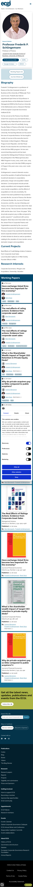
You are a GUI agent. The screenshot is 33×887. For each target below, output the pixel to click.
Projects (3, 778)
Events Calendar (6, 822)
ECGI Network (10, 8)
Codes (3, 752)
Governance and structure (9, 845)
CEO (3, 374)
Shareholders (18, 374)
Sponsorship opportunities (9, 798)
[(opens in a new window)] (1, 738)
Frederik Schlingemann (12, 294)
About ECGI (5, 838)
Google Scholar (9, 64)
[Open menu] (30, 4)
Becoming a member (8, 795)
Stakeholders (11, 301)
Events (3, 818)
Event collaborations (7, 833)
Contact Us (10, 870)
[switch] (28, 448)
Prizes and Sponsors (7, 783)
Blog (2, 755)
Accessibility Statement (16, 881)
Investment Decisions (21, 346)
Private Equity (9, 374)
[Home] (6, 3)
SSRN (24, 60)
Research (4, 769)
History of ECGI (6, 842)
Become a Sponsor (21, 728)
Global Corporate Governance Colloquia (14, 824)
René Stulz (8, 298)
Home (2, 8)
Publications (5, 748)
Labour (4, 301)
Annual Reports (6, 855)
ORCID (21, 64)
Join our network (7, 728)
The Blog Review (6, 763)
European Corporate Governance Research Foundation (15, 851)
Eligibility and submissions (9, 780)
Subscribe (6, 704)
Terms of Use (10, 876)
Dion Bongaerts (10, 316)
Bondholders (11, 346)
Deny (16, 477)
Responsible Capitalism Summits (11, 830)
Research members (7, 812)
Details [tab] (16, 413)
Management (12, 323)
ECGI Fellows (5, 810)
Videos (3, 760)
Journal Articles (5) (17, 77)
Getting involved (6, 789)
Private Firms (5, 400)
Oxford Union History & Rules (16, 865)
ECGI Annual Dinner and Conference (12, 827)
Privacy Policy (21, 870)
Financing (4, 323)
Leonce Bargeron (11, 363)
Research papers (6, 772)
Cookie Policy (22, 876)
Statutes (3, 847)
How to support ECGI (8, 792)
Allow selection (16, 472)
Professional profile (10, 60)
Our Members (19, 8)
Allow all (16, 467)
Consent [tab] (6, 413)
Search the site (6, 714)
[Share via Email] (9, 738)
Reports (3, 775)
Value (17, 301)
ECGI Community (6, 801)
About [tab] (27, 413)
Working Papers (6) (16, 72)
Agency (4, 346)
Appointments (6, 806)
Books (3, 757)
